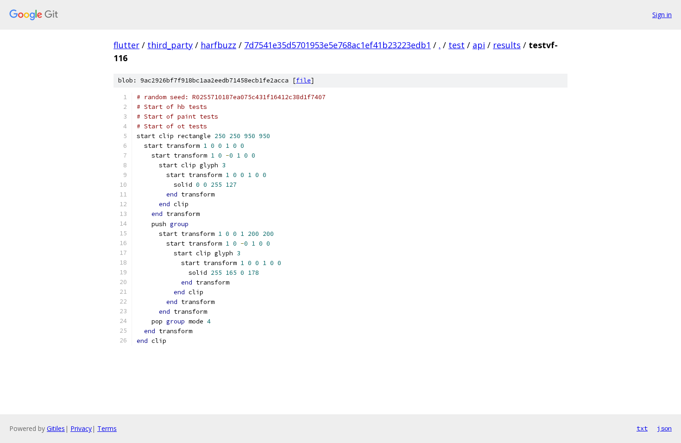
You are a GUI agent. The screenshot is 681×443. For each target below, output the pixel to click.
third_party (170, 45)
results (507, 45)
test (456, 45)
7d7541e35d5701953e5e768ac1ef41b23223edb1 (337, 45)
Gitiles (56, 428)
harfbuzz (218, 45)
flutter (126, 45)
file (303, 80)
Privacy (81, 428)
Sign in (662, 14)
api (479, 45)
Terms (107, 428)
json (664, 428)
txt (642, 428)
